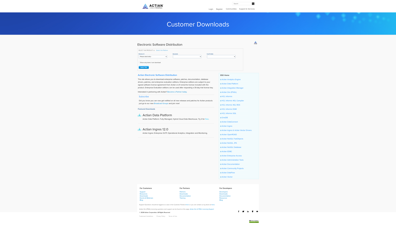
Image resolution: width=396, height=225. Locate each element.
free (207, 119)
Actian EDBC (226, 151)
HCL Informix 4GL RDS (230, 105)
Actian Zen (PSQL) (228, 92)
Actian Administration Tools (232, 160)
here (187, 205)
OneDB (224, 117)
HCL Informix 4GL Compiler (232, 100)
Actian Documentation (230, 164)
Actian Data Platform (229, 83)
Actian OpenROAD (229, 134)
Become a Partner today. (177, 91)
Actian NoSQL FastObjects (232, 138)
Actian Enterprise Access (231, 155)
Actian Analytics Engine (231, 79)
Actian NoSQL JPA (229, 143)
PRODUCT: (141, 54)
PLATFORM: (210, 54)
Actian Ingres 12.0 (155, 129)
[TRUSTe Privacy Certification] (254, 221)
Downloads (144, 196)
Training (182, 198)
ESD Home (224, 75)
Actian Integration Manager (232, 88)
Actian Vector (227, 177)
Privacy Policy (161, 216)
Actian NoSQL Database (231, 147)
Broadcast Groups (161, 103)
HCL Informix (226, 96)
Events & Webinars (146, 198)
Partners (183, 192)
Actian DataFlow (228, 172)
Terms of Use (173, 216)
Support (142, 192)
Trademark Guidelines (146, 216)
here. (213, 205)
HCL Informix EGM (229, 109)
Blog (141, 200)
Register (219, 9)
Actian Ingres (226, 126)
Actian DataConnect (229, 121)
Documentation (185, 196)
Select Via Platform (162, 50)
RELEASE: (175, 54)
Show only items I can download (150, 62)
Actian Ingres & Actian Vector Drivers (236, 130)
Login (211, 9)
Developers (223, 192)
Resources (143, 194)
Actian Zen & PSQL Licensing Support (202, 209)
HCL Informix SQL (228, 113)
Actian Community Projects (232, 168)
